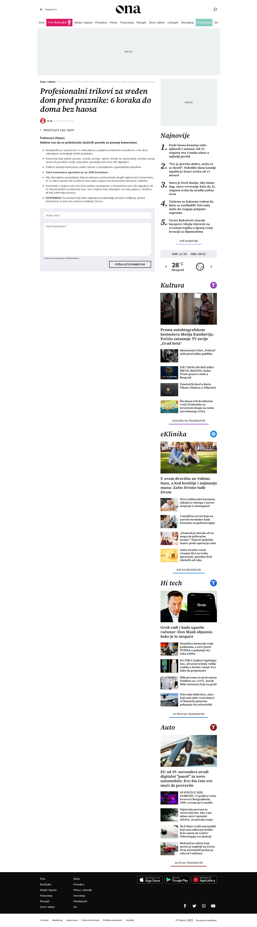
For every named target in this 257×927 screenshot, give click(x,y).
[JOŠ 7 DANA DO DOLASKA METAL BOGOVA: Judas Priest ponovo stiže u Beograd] (169, 372)
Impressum (72, 920)
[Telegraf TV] (213, 906)
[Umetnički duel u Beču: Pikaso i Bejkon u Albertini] (169, 389)
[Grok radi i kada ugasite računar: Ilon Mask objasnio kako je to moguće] (188, 606)
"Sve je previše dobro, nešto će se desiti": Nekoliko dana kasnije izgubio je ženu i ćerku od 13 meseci (188, 169)
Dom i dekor (48, 81)
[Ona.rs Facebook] (185, 906)
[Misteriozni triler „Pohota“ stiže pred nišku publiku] (169, 355)
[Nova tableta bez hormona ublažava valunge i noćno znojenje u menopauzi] (169, 504)
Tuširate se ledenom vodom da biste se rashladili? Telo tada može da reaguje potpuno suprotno (186, 207)
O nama (44, 920)
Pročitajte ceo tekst (57, 130)
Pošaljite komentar (130, 264)
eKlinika (173, 434)
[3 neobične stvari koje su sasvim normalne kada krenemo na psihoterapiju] (169, 521)
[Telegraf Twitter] (194, 906)
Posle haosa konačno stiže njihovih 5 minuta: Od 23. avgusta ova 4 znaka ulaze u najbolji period (184, 150)
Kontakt (130, 920)
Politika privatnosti (112, 920)
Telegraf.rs (51, 9)
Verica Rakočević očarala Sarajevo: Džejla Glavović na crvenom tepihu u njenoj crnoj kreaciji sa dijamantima (186, 225)
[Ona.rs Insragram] (204, 906)
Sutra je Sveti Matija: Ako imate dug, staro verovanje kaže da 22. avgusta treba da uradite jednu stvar (188, 188)
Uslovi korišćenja (90, 920)
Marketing (57, 920)
